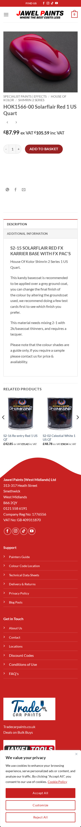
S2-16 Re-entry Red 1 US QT (20, 438)
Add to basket (43, 149)
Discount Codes (21, 655)
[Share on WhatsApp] (7, 190)
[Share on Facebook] (15, 190)
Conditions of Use (23, 664)
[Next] (77, 426)
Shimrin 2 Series (31, 100)
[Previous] (3, 426)
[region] (40, 788)
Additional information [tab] (27, 233)
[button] (6, 14)
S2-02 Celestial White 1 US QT (59, 438)
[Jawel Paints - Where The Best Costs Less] (40, 15)
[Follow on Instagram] (48, 3)
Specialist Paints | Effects (25, 96)
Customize (40, 805)
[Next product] (7, 122)
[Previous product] (16, 122)
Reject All (40, 817)
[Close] (76, 754)
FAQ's (14, 673)
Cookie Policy (57, 782)
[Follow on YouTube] (56, 3)
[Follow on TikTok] (52, 3)
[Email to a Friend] (23, 190)
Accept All (40, 793)
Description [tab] (17, 224)
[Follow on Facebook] (43, 3)
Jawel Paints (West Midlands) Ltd (29, 479)
